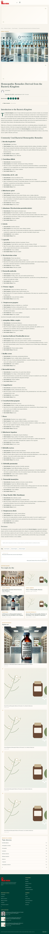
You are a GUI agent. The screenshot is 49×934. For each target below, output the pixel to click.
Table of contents (9, 103)
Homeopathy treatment (4, 904)
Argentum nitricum (28, 883)
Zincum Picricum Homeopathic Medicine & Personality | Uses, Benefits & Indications (36, 614)
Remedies (27, 881)
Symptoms (2, 896)
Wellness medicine (4, 898)
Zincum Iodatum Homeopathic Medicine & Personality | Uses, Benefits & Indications (18, 788)
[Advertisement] (24, 15)
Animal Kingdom (15, 28)
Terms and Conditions (28, 900)
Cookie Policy (27, 902)
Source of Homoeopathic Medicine (34, 589)
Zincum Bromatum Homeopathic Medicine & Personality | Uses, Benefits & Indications (18, 830)
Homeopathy (3, 894)
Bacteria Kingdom (14, 548)
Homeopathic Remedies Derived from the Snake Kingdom (12, 554)
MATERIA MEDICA (28, 887)
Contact (26, 896)
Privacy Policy (27, 898)
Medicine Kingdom (7, 28)
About (26, 894)
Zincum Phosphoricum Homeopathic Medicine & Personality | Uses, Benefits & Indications (19, 747)
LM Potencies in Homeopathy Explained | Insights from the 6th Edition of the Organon (12, 614)
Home (2, 28)
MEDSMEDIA (8, 90)
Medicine (26, 885)
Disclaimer (27, 904)
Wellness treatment (4, 900)
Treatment (2, 902)
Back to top (45, 931)
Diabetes (26, 879)
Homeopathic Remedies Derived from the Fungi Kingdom (37, 560)
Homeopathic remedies (29, 889)
